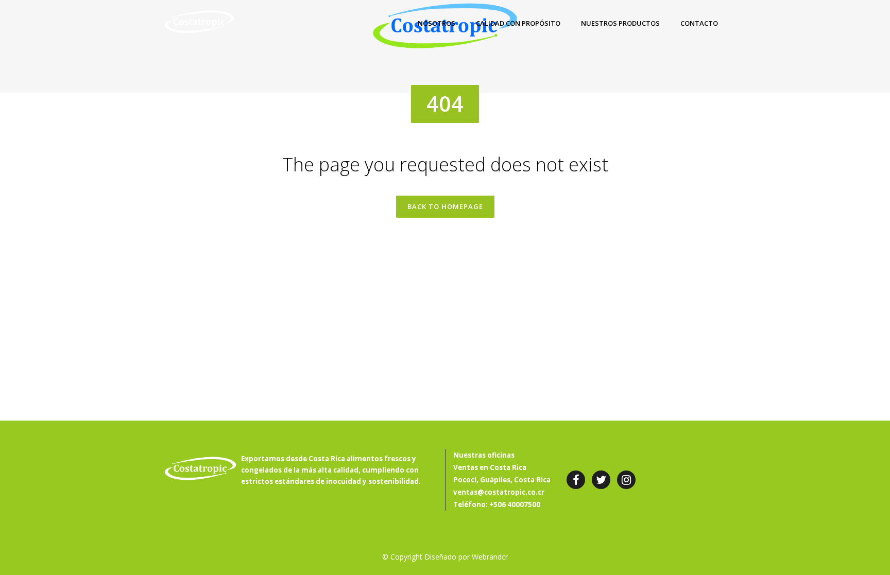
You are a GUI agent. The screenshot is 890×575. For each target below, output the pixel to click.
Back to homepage (445, 206)
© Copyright (402, 557)
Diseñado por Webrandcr (466, 557)
